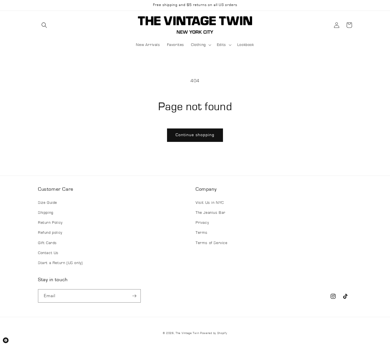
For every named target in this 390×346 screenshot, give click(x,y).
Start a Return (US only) (60, 263)
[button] (44, 25)
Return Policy (50, 223)
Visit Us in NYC (210, 203)
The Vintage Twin (187, 333)
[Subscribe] (134, 296)
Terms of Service (212, 243)
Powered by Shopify (213, 333)
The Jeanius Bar (211, 213)
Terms (202, 233)
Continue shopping (195, 135)
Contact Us (48, 253)
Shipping (45, 213)
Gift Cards (47, 243)
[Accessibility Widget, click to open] (6, 340)
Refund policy (50, 233)
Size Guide (47, 203)
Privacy (202, 223)
